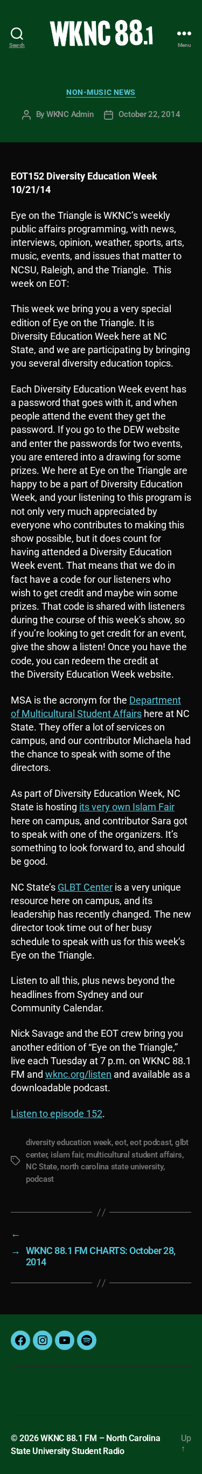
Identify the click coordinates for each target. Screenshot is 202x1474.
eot (120, 1142)
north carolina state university (111, 1167)
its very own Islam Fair (127, 806)
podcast (40, 1179)
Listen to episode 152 (56, 1113)
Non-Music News (100, 92)
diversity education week (69, 1142)
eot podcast (150, 1142)
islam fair (66, 1155)
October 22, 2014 (149, 114)
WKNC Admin (69, 114)
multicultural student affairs (134, 1155)
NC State (41, 1167)
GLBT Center (85, 887)
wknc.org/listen (78, 1074)
